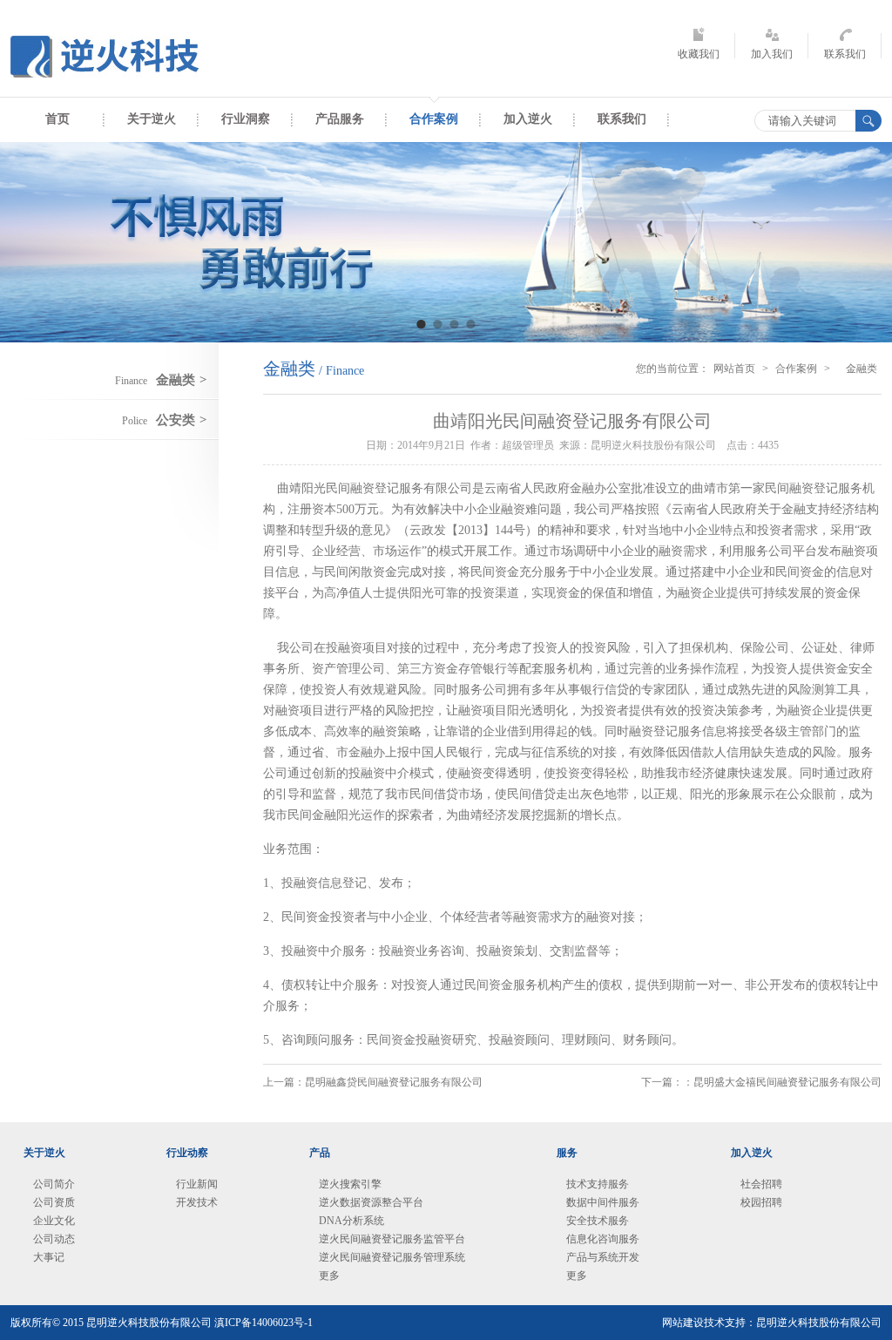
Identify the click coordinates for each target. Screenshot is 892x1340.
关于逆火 (151, 118)
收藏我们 (699, 54)
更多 (329, 1275)
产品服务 (339, 118)
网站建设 (683, 1322)
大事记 (48, 1257)
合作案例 (433, 118)
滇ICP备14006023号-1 (263, 1322)
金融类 (861, 368)
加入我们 (772, 54)
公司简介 (54, 1184)
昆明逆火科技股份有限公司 (819, 1322)
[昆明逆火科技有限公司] (446, 242)
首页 (57, 118)
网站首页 (734, 368)
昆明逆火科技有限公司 (111, 57)
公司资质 (54, 1202)
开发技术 (197, 1202)
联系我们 (845, 54)
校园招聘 (761, 1202)
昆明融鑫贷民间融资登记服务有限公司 (394, 1082)
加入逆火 (527, 118)
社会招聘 (761, 1184)
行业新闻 (197, 1184)
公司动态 (54, 1239)
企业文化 (54, 1221)
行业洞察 (245, 118)
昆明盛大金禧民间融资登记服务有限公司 (787, 1082)
